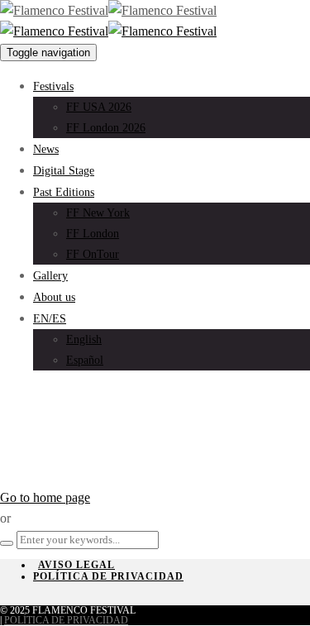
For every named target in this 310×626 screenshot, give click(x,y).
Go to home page (45, 497)
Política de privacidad (108, 576)
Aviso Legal (76, 565)
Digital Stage (63, 171)
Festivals (53, 86)
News (46, 149)
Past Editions (63, 192)
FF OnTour (92, 254)
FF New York (98, 213)
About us (54, 297)
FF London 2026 (105, 128)
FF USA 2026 (98, 107)
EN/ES (49, 319)
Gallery (50, 276)
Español (84, 360)
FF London (92, 233)
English (84, 339)
